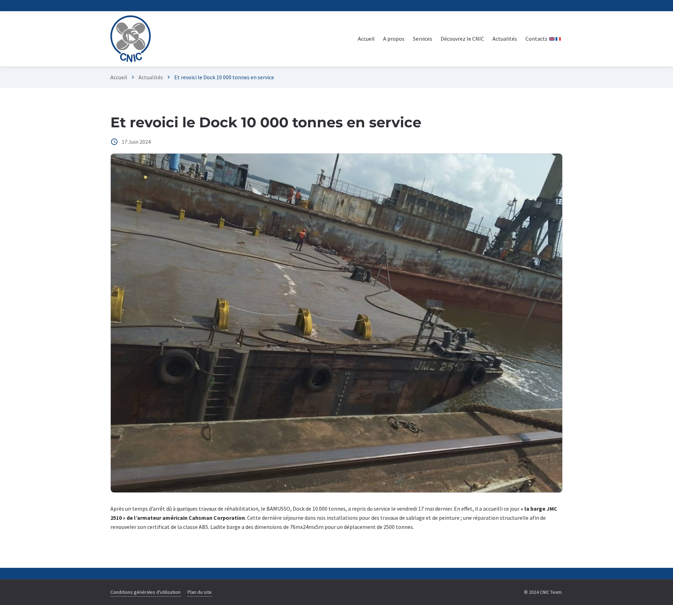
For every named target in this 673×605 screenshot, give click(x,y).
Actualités (150, 77)
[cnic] (130, 38)
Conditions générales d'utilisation (145, 592)
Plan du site (200, 592)
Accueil (118, 77)
